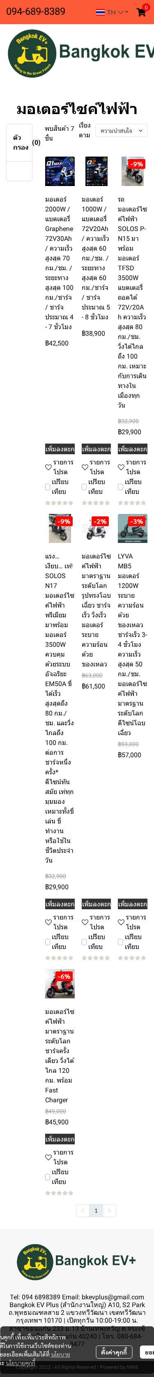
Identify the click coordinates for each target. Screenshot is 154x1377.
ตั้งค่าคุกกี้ (114, 1352)
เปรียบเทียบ (60, 487)
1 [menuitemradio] (96, 1210)
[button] (112, 12)
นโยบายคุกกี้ (20, 1362)
